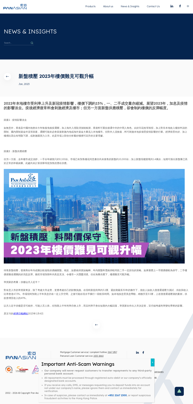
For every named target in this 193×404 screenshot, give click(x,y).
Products (90, 6)
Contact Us (153, 6)
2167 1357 (112, 352)
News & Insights (130, 6)
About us (108, 6)
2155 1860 (98, 356)
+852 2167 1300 (117, 395)
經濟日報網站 (20, 313)
